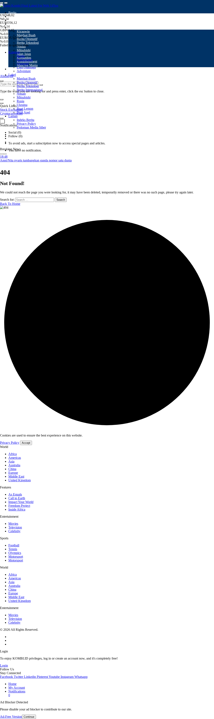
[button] (1, 99)
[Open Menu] (6, 3)
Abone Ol (6, 76)
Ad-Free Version (11, 716)
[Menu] (1, 3)
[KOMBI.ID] (29, 5)
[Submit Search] (1, 81)
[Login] (1, 118)
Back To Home (10, 204)
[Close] (1, 103)
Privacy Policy (9, 442)
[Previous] (1, 154)
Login (4, 665)
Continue (29, 716)
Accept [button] (26, 442)
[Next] (5, 154)
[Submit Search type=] (41, 85)
